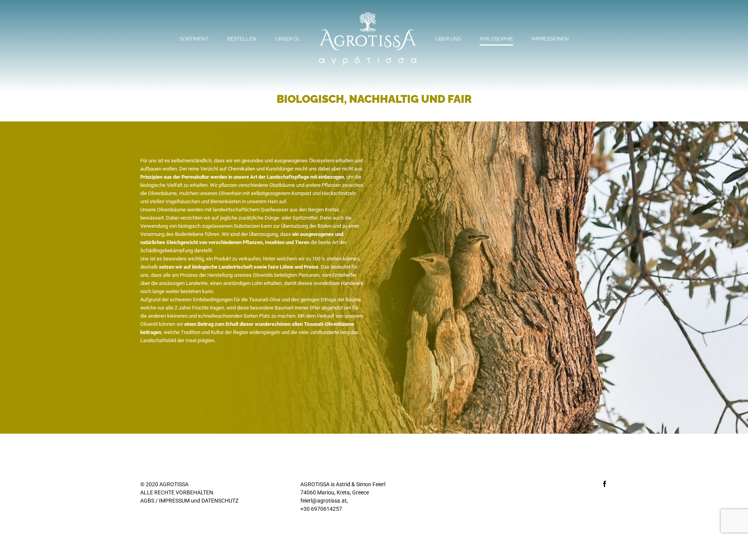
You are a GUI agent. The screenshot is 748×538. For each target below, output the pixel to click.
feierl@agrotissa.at (323, 501)
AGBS (147, 501)
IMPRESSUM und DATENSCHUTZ (198, 501)
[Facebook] (605, 484)
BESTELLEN (172, 372)
